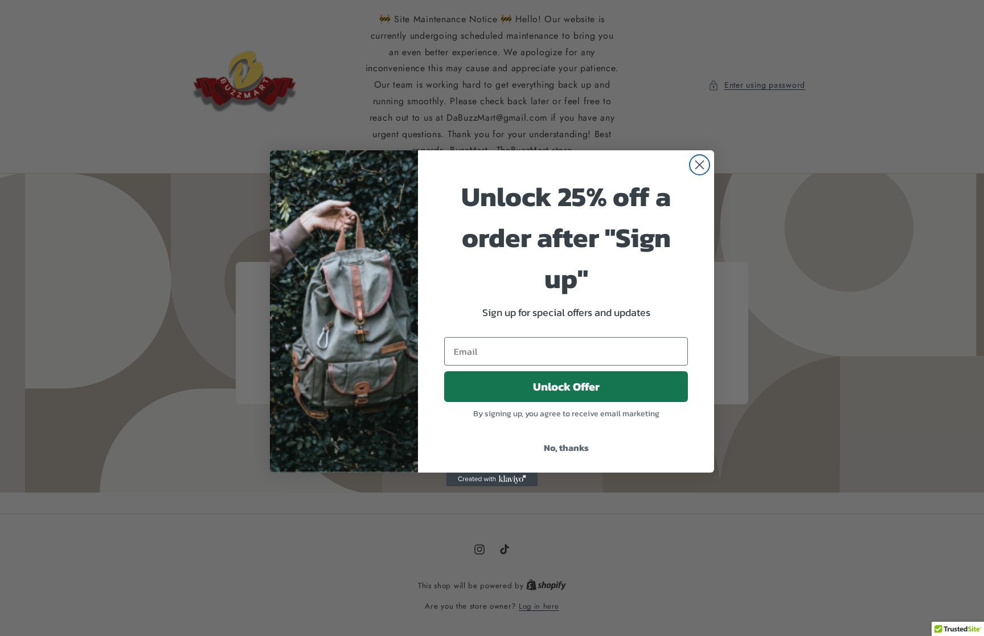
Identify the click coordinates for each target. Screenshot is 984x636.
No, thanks (566, 447)
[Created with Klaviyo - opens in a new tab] (492, 479)
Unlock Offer (566, 386)
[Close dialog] (700, 165)
